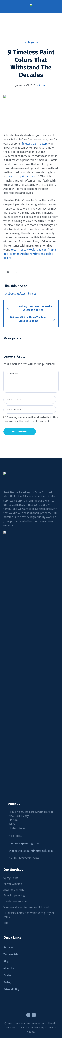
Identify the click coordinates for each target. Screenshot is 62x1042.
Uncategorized (31, 42)
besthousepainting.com (24, 843)
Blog (6, 961)
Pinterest (32, 293)
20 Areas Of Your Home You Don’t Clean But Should (28, 319)
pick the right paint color (22, 176)
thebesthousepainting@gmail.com (31, 850)
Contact (7, 975)
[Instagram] (34, 1015)
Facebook (9, 293)
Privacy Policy (11, 989)
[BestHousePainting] (31, 5)
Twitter (21, 293)
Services (8, 947)
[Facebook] (28, 1015)
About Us (8, 968)
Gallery (7, 982)
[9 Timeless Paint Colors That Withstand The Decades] (31, 110)
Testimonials (10, 954)
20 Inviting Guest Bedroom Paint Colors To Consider (33, 308)
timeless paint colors (34, 143)
